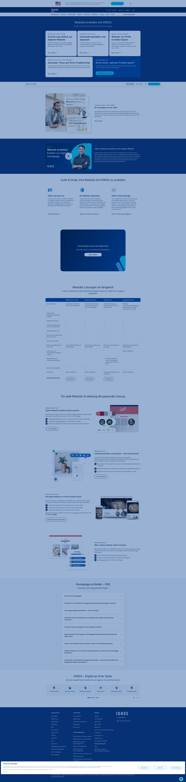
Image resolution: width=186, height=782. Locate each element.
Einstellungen (88, 766)
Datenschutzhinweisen (61, 767)
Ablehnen (160, 768)
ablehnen (95, 767)
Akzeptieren (13, 769)
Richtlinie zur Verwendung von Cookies (43, 767)
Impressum (5, 771)
